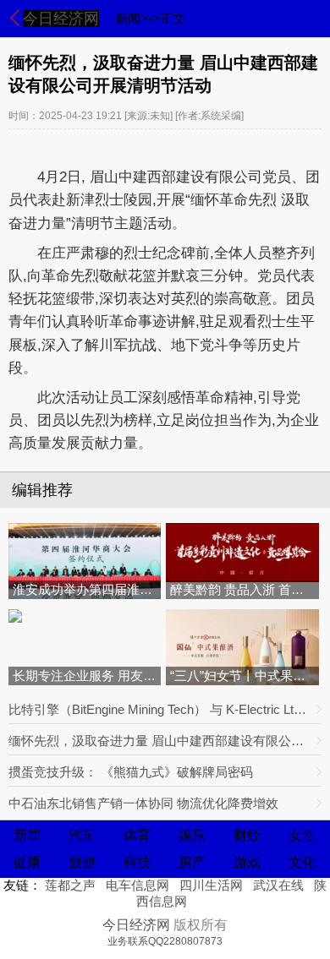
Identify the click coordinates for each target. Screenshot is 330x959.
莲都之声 (70, 885)
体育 (137, 835)
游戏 (247, 862)
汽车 (82, 835)
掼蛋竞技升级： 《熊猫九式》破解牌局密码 (130, 772)
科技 (137, 862)
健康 (27, 862)
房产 (192, 862)
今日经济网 (61, 18)
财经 (247, 835)
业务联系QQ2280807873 (165, 941)
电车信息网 (137, 885)
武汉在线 (278, 885)
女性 (302, 835)
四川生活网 (211, 885)
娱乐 (192, 835)
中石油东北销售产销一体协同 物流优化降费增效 (143, 803)
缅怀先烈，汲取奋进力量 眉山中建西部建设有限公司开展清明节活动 (158, 740)
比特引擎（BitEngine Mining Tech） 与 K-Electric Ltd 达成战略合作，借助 (158, 709)
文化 (302, 862)
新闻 (27, 835)
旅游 (82, 862)
